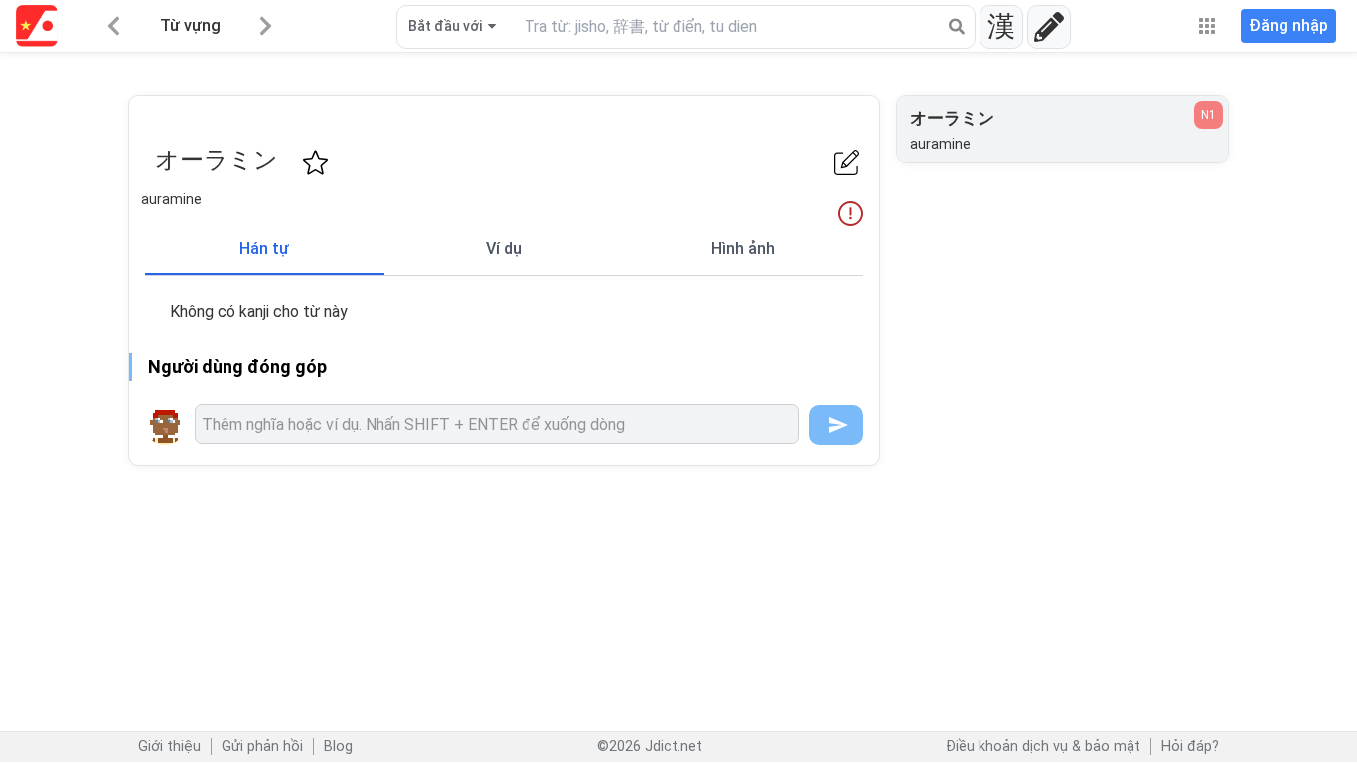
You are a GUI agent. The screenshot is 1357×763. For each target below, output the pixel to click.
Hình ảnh (743, 248)
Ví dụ (504, 248)
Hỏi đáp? (1190, 746)
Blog (338, 746)
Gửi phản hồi (262, 746)
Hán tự (264, 248)
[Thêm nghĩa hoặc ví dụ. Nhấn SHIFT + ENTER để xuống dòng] (497, 424)
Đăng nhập (1288, 25)
